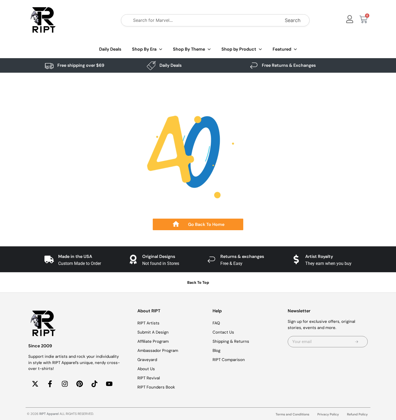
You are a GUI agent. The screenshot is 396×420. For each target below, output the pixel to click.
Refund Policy (357, 414)
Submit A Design (153, 332)
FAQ (216, 323)
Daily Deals (110, 49)
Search (293, 20)
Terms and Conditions (292, 414)
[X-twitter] (35, 384)
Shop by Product (238, 49)
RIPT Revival (148, 378)
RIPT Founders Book (156, 387)
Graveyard (147, 359)
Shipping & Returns (231, 341)
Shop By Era (144, 49)
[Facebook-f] (50, 384)
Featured (282, 49)
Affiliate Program (153, 341)
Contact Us (223, 332)
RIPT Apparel (49, 414)
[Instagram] (64, 384)
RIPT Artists (148, 323)
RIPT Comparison (229, 359)
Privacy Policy (328, 414)
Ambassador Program (157, 350)
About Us (146, 369)
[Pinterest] (79, 384)
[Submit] (356, 341)
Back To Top (198, 282)
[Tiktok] (94, 384)
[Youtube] (109, 384)
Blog (216, 350)
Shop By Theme (189, 49)
